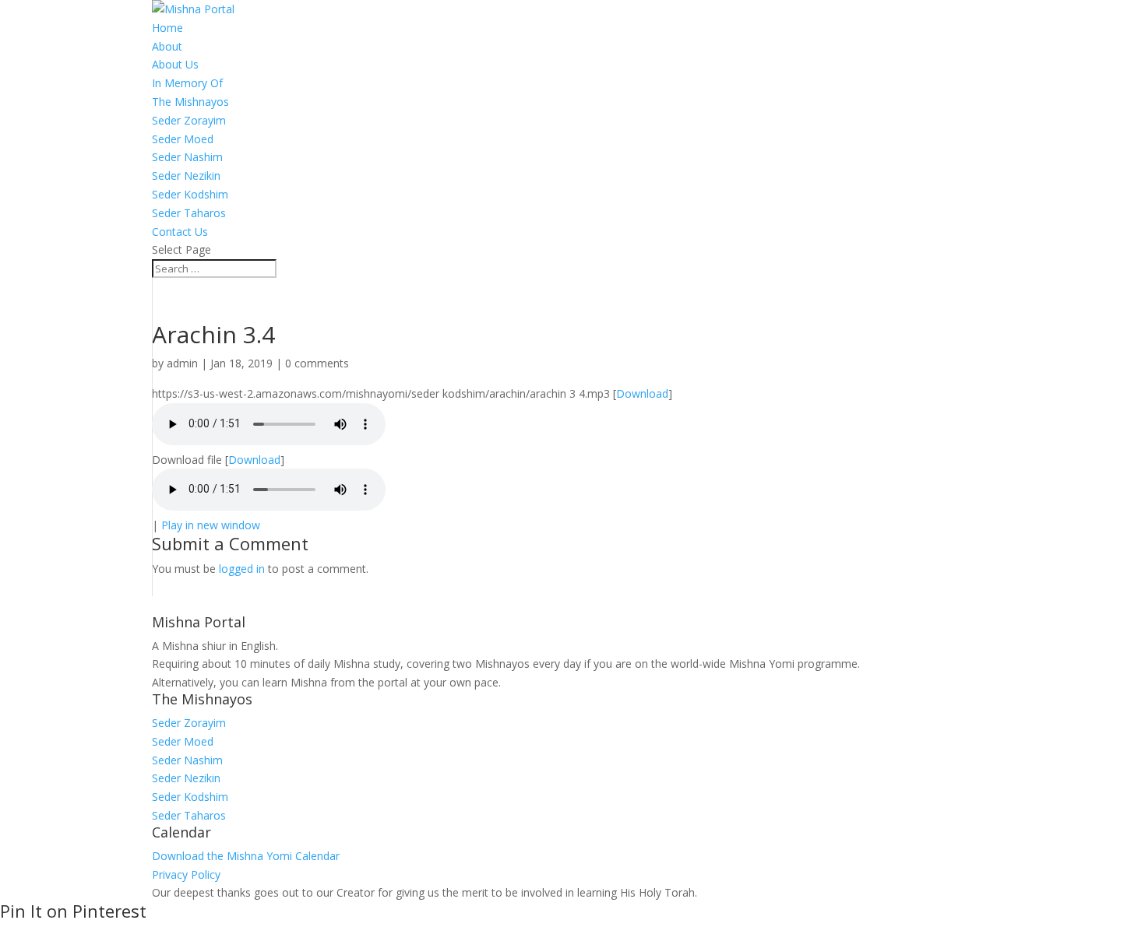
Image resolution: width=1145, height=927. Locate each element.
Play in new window (210, 525)
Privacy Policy (186, 874)
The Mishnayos (190, 101)
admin (182, 363)
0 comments (317, 363)
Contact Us (180, 231)
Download (642, 393)
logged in (242, 568)
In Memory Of (187, 82)
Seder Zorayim (189, 120)
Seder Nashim (187, 156)
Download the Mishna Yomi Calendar (246, 855)
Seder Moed (182, 139)
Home (167, 27)
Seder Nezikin (186, 175)
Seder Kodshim (190, 194)
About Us (175, 64)
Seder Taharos (189, 212)
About (167, 46)
